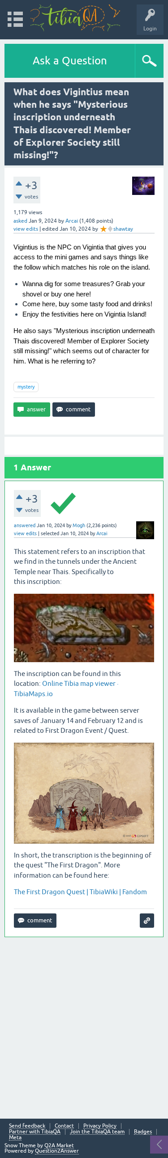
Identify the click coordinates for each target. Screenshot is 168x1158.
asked (20, 221)
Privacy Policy (99, 1126)
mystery (25, 386)
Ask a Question (70, 61)
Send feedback (27, 1126)
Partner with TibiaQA (34, 1132)
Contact (64, 1126)
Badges (143, 1132)
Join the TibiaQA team (97, 1132)
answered (24, 525)
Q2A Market (59, 1145)
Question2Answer (57, 1151)
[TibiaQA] (75, 17)
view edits (25, 229)
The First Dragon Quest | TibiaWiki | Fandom (80, 892)
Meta (15, 1138)
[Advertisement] (84, 1026)
